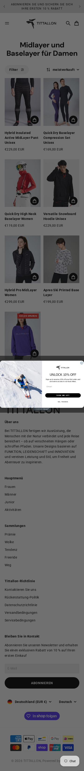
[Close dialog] (81, 363)
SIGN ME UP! (63, 395)
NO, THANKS (63, 401)
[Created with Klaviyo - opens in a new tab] (42, 409)
